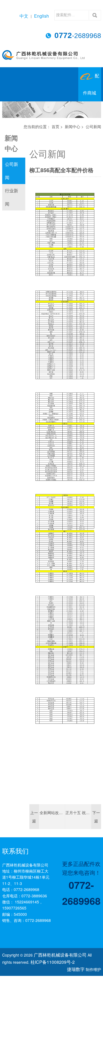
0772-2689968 (26, 895)
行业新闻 (11, 203)
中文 (26, 15)
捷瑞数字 (77, 973)
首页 (55, 132)
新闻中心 (72, 132)
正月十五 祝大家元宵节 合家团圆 (77, 818)
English (42, 15)
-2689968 (77, 35)
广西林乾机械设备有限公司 (57, 960)
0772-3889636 (34, 902)
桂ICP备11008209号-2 (39, 967)
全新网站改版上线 (52, 818)
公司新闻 (11, 177)
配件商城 (91, 90)
